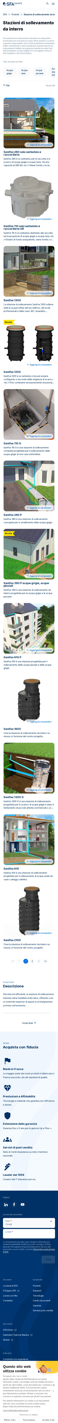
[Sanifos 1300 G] (29, 768)
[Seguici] (6, 1204)
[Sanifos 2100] (29, 911)
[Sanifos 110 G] (29, 414)
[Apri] (53, 4)
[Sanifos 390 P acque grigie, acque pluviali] (29, 554)
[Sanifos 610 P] (29, 628)
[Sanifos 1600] (29, 700)
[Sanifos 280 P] (29, 486)
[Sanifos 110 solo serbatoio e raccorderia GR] (29, 197)
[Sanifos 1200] (29, 342)
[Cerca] (47, 4)
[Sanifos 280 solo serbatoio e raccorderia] (29, 123)
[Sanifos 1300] (29, 271)
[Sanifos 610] (29, 839)
